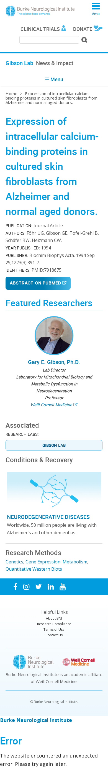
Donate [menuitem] (82, 29)
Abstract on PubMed (35, 283)
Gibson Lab (54, 445)
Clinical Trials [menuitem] (40, 29)
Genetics (14, 562)
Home (11, 93)
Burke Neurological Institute (40, 11)
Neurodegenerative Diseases (48, 517)
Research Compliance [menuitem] (54, 624)
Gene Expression (42, 562)
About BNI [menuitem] (54, 618)
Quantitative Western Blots (34, 569)
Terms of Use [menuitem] (54, 629)
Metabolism (75, 562)
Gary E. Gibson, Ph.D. (54, 362)
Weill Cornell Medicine (51, 404)
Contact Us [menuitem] (54, 635)
